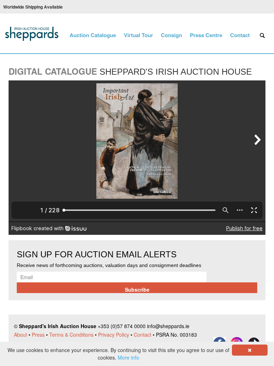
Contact (240, 35)
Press (38, 334)
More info (128, 357)
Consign (171, 35)
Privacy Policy (113, 334)
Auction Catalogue (93, 35)
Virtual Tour (138, 35)
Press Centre (206, 35)
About (20, 334)
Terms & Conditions (71, 334)
